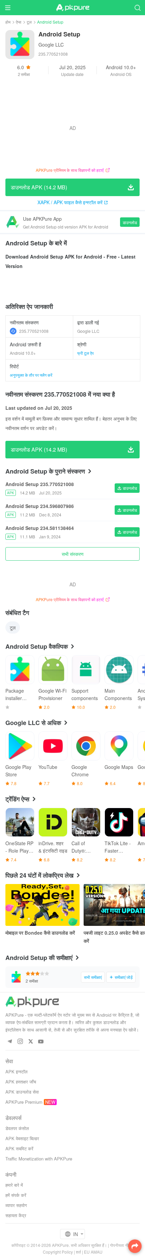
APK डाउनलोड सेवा (22, 1092)
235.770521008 (34, 331)
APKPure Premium (23, 1102)
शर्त (78, 1252)
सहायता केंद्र (15, 1215)
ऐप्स (18, 22)
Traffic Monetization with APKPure (38, 1158)
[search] (137, 7)
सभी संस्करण (73, 554)
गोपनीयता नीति (121, 1245)
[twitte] (30, 1042)
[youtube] (41, 1042)
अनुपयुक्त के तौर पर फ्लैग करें (31, 375)
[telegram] (9, 1042)
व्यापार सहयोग (16, 1205)
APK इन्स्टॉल (16, 1071)
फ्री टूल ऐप (85, 353)
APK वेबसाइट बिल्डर (22, 1138)
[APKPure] (72, 8)
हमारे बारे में (14, 1185)
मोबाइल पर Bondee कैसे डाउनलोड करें (40, 932)
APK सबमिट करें (19, 1148)
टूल (29, 22)
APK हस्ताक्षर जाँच (20, 1081)
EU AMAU (93, 1252)
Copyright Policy (58, 1252)
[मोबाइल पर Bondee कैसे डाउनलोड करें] (42, 905)
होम (7, 22)
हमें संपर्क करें (15, 1195)
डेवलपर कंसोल (17, 1128)
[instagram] (20, 1042)
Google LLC (51, 44)
